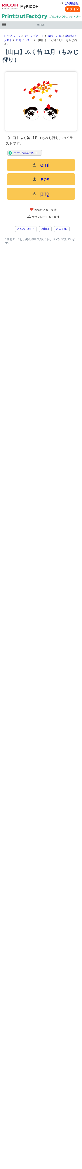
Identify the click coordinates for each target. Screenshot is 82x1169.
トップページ (12, 36)
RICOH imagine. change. (10, 6)
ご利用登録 (71, 3)
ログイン (73, 9)
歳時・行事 (54, 36)
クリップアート (34, 36)
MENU (41, 25)
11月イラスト (24, 40)
